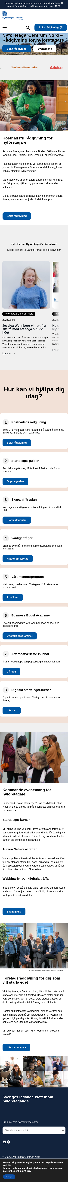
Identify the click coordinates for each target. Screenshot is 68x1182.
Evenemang (45, 48)
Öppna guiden (15, 481)
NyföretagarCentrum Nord (18, 313)
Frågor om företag (17, 558)
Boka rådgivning (49, 27)
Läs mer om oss (16, 1047)
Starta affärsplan (17, 520)
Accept (9, 1177)
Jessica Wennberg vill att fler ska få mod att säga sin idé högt (24, 329)
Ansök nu (13, 597)
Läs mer (8, 353)
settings (26, 1171)
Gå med (11, 671)
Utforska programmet (19, 636)
